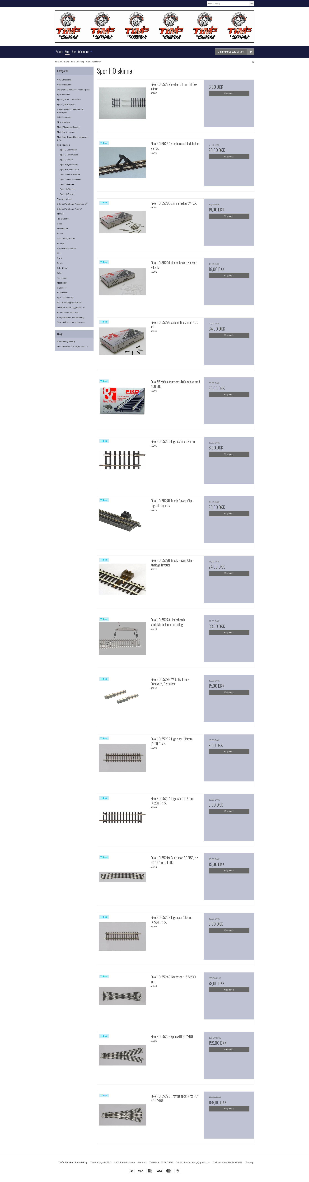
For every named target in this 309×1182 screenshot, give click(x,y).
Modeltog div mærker (66, 132)
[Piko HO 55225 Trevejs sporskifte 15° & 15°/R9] (122, 1116)
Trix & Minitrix (63, 219)
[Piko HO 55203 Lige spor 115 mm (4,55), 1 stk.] (122, 938)
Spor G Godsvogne (68, 150)
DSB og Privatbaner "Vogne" (69, 209)
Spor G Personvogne (69, 155)
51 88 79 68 (167, 1162)
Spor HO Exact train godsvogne (71, 322)
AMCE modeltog (64, 80)
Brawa (60, 234)
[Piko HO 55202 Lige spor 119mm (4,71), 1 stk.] (122, 759)
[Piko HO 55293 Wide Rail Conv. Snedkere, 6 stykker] (122, 700)
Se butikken (62, 293)
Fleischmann (62, 229)
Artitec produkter (64, 85)
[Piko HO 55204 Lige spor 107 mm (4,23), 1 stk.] (122, 819)
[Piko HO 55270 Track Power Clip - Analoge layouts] (122, 581)
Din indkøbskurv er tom (231, 51)
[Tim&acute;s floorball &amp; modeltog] (154, 26)
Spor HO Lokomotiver (69, 169)
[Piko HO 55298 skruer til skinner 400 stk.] (122, 343)
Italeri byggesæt (64, 117)
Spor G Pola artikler (65, 298)
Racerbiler (61, 288)
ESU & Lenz (62, 268)
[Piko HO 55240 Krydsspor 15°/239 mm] (122, 997)
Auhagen (61, 243)
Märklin (60, 214)
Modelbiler (61, 283)
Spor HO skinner (67, 184)
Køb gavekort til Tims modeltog (70, 317)
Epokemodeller (63, 94)
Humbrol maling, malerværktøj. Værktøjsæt (70, 110)
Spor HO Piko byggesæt (70, 179)
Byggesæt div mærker (66, 248)
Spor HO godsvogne (69, 165)
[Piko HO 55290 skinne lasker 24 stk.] (122, 224)
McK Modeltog (63, 122)
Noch (59, 258)
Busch (60, 263)
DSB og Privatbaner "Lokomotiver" (72, 204)
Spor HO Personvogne (70, 174)
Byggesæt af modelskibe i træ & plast (73, 90)
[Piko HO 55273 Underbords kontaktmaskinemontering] (122, 640)
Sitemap (249, 1162)
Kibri (59, 253)
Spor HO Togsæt (67, 194)
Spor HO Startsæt (67, 189)
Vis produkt (229, 93)
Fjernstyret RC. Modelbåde (69, 99)
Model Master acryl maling (68, 127)
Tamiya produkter (64, 199)
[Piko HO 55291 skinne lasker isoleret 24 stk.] (122, 283)
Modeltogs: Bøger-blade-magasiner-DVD (73, 138)
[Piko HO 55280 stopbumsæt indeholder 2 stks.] (122, 164)
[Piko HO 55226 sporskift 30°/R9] (122, 1057)
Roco (59, 224)
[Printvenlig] (253, 62)
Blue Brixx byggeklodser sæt (69, 303)
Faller (59, 273)
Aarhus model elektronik (67, 312)
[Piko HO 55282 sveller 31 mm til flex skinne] (122, 105)
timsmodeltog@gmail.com (197, 1162)
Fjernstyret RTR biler (66, 104)
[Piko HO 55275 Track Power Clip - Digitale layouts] (122, 521)
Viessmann (62, 278)
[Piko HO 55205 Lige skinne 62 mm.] (122, 462)
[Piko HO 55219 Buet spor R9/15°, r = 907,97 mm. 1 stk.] (122, 878)
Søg (251, 3)
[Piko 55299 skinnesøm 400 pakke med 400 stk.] (122, 402)
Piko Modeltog (63, 145)
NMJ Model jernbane (66, 239)
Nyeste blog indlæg (66, 342)
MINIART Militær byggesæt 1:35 (71, 307)
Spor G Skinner (66, 160)
